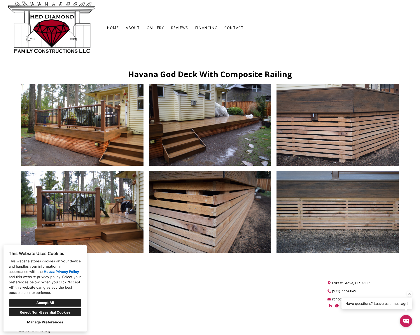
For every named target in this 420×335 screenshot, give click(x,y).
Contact (234, 27)
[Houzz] (330, 305)
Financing (206, 27)
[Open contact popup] (406, 321)
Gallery (155, 27)
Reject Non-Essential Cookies (45, 312)
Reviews (179, 27)
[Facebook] (337, 305)
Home (113, 27)
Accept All (45, 302)
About (133, 27)
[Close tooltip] (409, 294)
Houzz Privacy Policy (61, 271)
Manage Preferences (45, 322)
